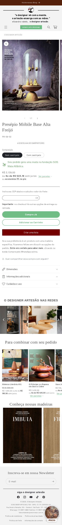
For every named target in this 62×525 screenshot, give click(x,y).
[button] (6, 27)
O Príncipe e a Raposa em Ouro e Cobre (39, 385)
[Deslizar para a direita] (37, 118)
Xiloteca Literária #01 (11, 384)
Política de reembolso (13, 516)
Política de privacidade (34, 516)
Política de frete (15, 520)
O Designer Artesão (13, 35)
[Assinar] (53, 481)
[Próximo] (58, 320)
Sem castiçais (12, 155)
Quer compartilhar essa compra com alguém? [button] (27, 259)
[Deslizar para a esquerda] (24, 118)
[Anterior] (3, 320)
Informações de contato (34, 520)
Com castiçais (34, 155)
